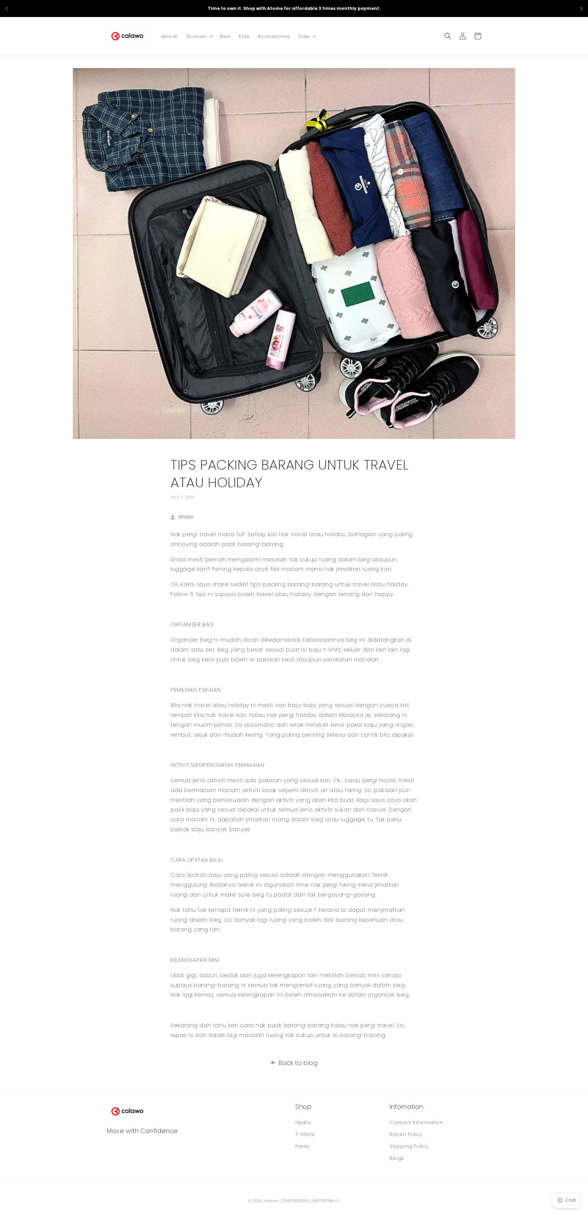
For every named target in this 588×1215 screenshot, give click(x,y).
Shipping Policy (409, 1146)
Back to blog (298, 1062)
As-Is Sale (339, 8)
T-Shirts (305, 1134)
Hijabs (303, 1122)
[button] (199, 36)
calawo (271, 1200)
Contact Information (416, 1122)
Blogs (397, 1158)
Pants (302, 1146)
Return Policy (406, 1134)
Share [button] (186, 516)
